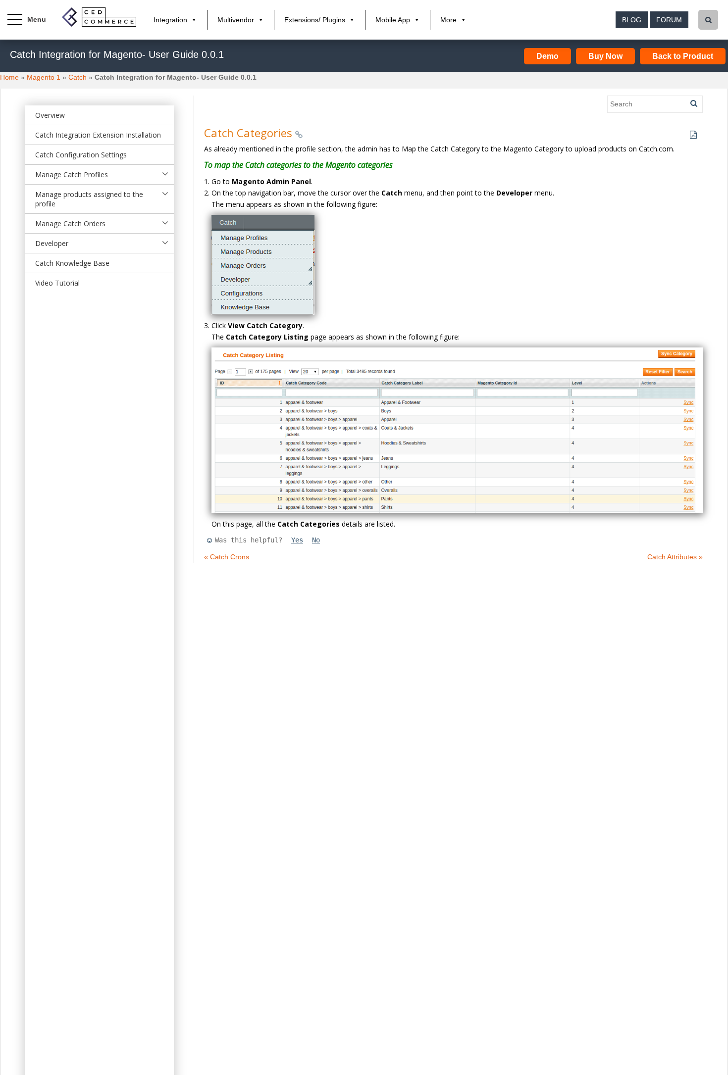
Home (9, 77)
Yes (297, 540)
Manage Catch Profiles (71, 174)
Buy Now (605, 56)
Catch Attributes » (675, 557)
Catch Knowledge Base (72, 263)
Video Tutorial (57, 283)
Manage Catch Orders (70, 223)
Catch (77, 77)
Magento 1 (43, 77)
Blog (631, 20)
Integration (170, 20)
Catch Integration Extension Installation (98, 135)
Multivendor (235, 20)
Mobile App (392, 20)
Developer (51, 243)
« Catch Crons (226, 557)
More (448, 20)
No (316, 540)
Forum (669, 20)
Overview (50, 115)
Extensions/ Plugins (314, 20)
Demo (547, 56)
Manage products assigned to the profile (89, 199)
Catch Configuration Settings (81, 154)
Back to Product (682, 56)
